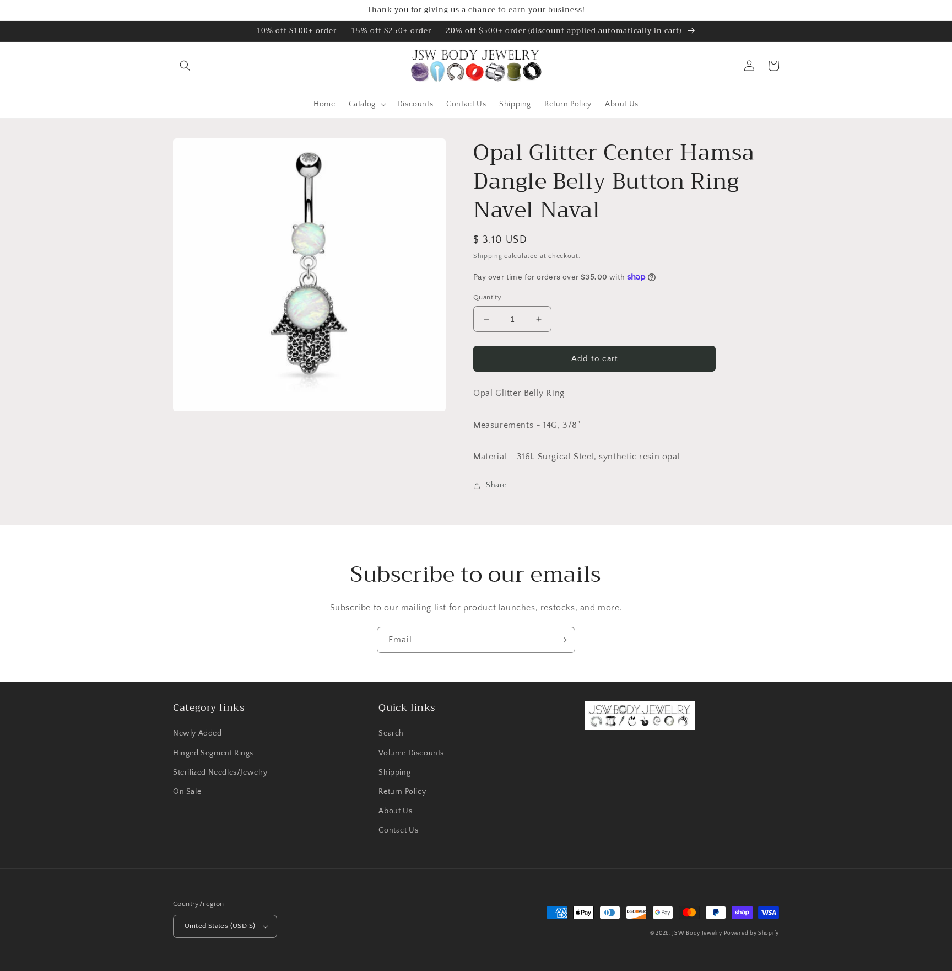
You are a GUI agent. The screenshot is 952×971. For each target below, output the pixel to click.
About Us (395, 811)
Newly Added (197, 733)
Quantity (487, 297)
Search (391, 733)
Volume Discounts (411, 753)
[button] (185, 65)
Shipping (487, 256)
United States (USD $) (220, 926)
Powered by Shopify (751, 933)
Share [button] (496, 485)
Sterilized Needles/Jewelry (220, 772)
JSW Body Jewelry (697, 933)
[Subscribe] (562, 640)
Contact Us (398, 830)
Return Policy (402, 791)
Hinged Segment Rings (213, 753)
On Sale (187, 791)
